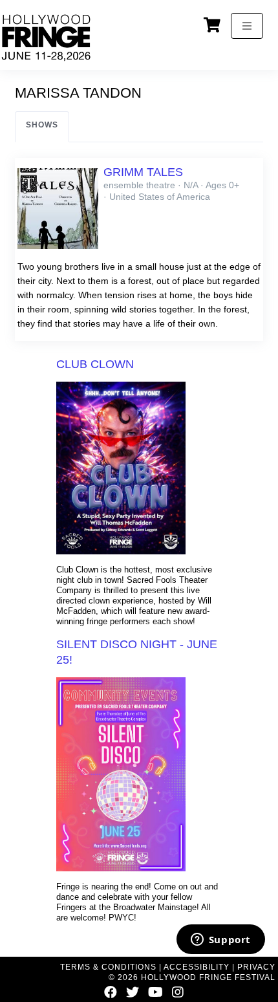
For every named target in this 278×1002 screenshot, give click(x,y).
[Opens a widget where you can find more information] (220, 940)
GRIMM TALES (143, 172)
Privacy (256, 967)
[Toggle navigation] (247, 26)
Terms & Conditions (108, 967)
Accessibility (197, 967)
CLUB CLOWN (95, 364)
